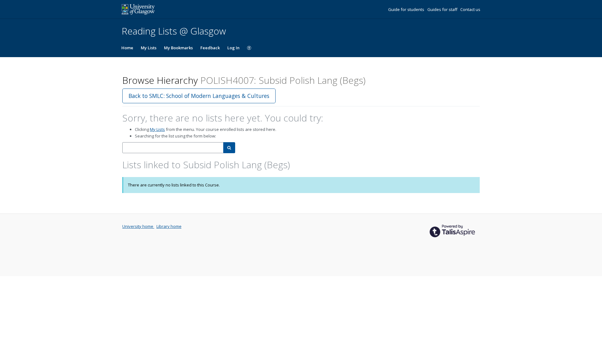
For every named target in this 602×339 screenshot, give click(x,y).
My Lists (148, 48)
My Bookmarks (178, 48)
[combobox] (173, 147)
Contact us (470, 9)
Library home (169, 226)
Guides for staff (442, 9)
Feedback (210, 48)
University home (138, 226)
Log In (233, 48)
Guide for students (406, 9)
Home (127, 48)
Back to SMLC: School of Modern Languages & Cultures (199, 96)
